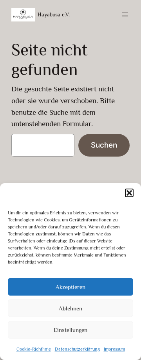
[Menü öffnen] (125, 14)
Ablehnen (70, 308)
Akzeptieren (70, 286)
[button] (129, 193)
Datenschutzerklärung (77, 349)
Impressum (114, 349)
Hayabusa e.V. (54, 14)
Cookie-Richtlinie (33, 349)
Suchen (104, 145)
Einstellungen (70, 329)
